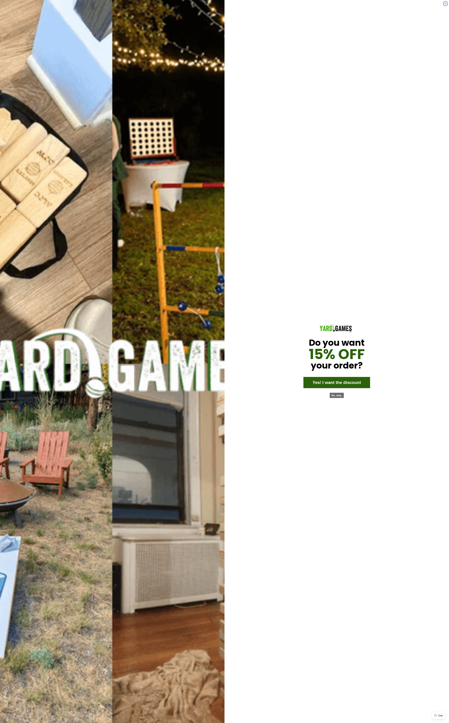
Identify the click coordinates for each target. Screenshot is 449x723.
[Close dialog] (445, 3)
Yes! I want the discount (337, 382)
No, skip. (336, 395)
